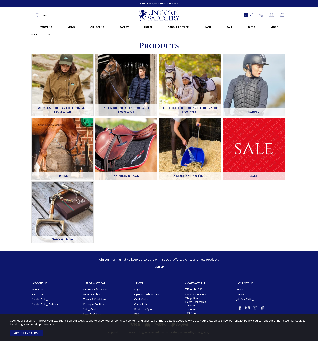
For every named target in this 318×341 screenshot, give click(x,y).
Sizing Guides (90, 309)
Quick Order (141, 299)
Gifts (251, 27)
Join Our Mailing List (247, 299)
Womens (46, 27)
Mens (71, 27)
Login (137, 289)
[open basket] (282, 15)
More (274, 27)
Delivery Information (95, 289)
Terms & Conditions (94, 299)
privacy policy (243, 320)
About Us (37, 289)
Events (240, 294)
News (239, 289)
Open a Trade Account (147, 294)
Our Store (38, 294)
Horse (148, 27)
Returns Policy (91, 294)
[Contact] (260, 15)
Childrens (97, 27)
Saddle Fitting (40, 299)
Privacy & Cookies (93, 304)
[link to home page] (159, 15)
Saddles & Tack (178, 27)
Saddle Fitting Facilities (45, 304)
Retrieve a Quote (144, 309)
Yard (207, 27)
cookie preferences (42, 324)
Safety (124, 27)
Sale (229, 27)
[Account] (271, 15)
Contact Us (140, 304)
